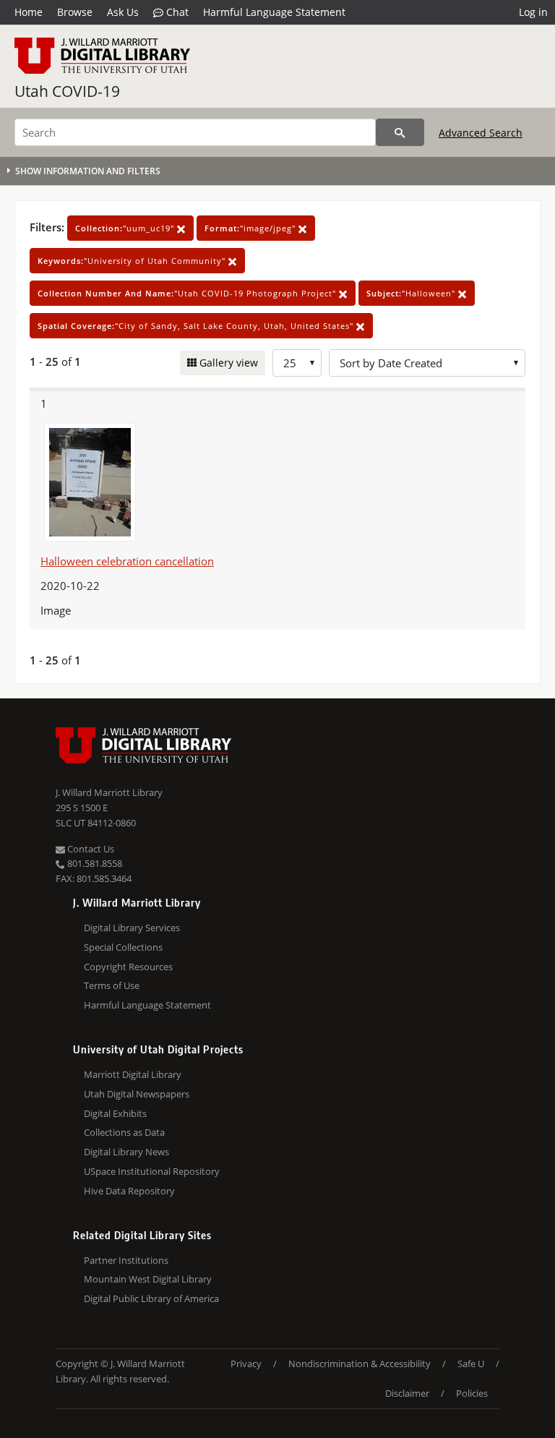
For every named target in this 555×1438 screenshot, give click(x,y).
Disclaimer (407, 1393)
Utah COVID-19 (67, 91)
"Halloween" (412, 293)
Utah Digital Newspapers (136, 1093)
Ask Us (123, 12)
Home (28, 12)
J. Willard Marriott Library (109, 792)
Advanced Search (480, 133)
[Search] (400, 132)
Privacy (246, 1363)
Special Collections (123, 947)
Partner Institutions (126, 1260)
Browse (74, 12)
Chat (176, 12)
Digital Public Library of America (151, 1298)
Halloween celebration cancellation (127, 561)
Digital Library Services (132, 927)
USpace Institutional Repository (152, 1171)
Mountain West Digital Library (148, 1278)
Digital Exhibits (115, 1113)
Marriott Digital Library (132, 1074)
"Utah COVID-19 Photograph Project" (188, 293)
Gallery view (227, 362)
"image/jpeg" (251, 228)
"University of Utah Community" (133, 260)
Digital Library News (126, 1151)
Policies (472, 1393)
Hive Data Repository (129, 1190)
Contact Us (89, 848)
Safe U (470, 1363)
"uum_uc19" (126, 228)
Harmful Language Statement (274, 12)
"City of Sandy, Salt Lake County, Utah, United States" (197, 325)
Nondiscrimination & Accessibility (359, 1363)
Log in (533, 12)
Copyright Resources (128, 966)
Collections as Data (124, 1132)
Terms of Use (111, 985)
